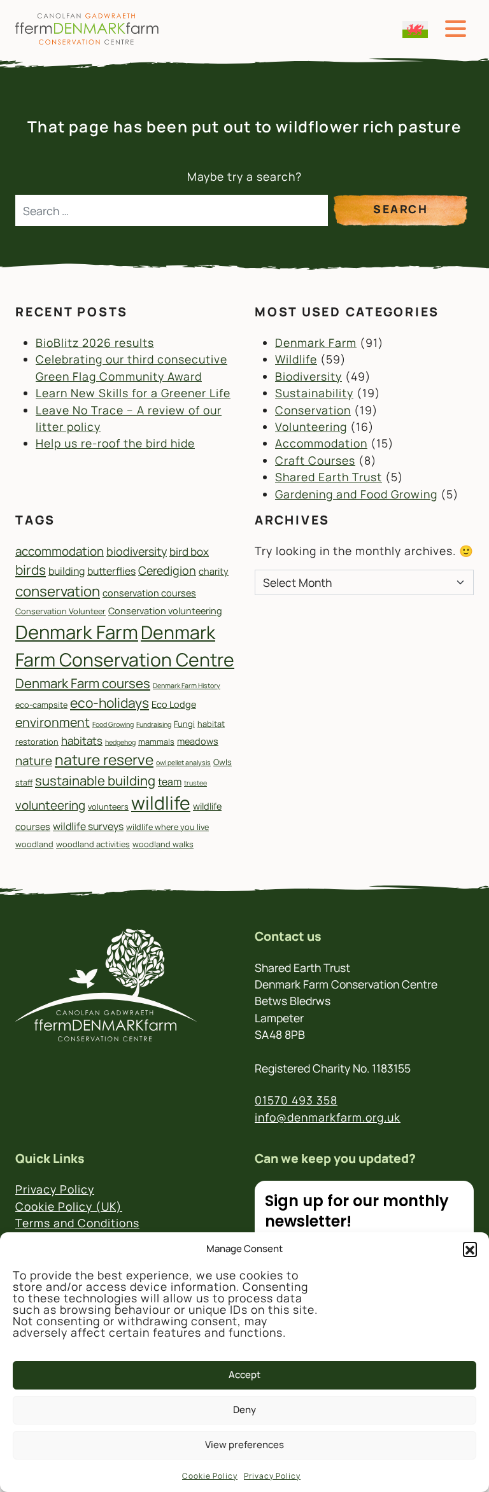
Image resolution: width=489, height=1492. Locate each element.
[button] (470, 1248)
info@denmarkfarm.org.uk (327, 1117)
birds (30, 570)
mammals (156, 741)
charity (214, 571)
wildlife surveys (88, 826)
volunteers (108, 806)
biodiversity (136, 551)
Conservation (313, 410)
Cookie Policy (209, 1475)
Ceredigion (167, 570)
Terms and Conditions (77, 1222)
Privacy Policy (272, 1475)
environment (52, 722)
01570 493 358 (296, 1100)
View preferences (244, 1444)
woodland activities (93, 844)
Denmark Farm (316, 342)
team (169, 782)
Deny (244, 1409)
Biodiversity (308, 376)
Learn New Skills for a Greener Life (133, 392)
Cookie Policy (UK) (68, 1206)
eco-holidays (109, 703)
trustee (195, 782)
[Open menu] (455, 29)
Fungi (184, 723)
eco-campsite (41, 704)
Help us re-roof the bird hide (115, 443)
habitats (82, 740)
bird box (189, 551)
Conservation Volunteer (60, 611)
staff (23, 782)
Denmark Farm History (186, 685)
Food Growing (113, 724)
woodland (34, 844)
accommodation (59, 551)
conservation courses (149, 593)
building (66, 571)
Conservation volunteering (165, 611)
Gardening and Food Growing (356, 494)
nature (33, 760)
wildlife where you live (167, 827)
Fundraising (153, 724)
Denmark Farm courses (82, 683)
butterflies (111, 571)
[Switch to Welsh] (415, 29)
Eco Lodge (174, 704)
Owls (222, 762)
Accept (244, 1374)
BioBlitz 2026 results (95, 342)
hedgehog (120, 742)
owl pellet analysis (183, 762)
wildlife (160, 803)
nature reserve (104, 760)
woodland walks (163, 844)
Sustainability (314, 392)
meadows (197, 741)
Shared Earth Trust (328, 476)
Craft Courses (315, 460)
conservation (57, 591)
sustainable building (95, 780)
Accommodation (321, 443)
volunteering (50, 805)
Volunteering (311, 426)
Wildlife (296, 359)
